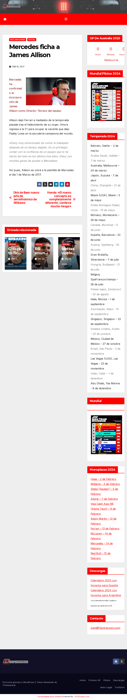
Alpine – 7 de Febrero (104, 498)
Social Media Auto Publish (50, 696)
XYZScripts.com (82, 696)
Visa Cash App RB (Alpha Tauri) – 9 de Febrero (103, 508)
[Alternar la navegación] (66, 19)
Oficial (31, 40)
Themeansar (9, 685)
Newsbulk (48, 682)
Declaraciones (17, 40)
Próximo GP (95, 680)
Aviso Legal (106, 687)
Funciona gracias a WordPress (18, 682)
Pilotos (107, 680)
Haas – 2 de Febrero (103, 479)
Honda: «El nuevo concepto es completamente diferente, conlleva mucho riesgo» (58, 199)
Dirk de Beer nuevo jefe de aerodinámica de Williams (26, 197)
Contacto (120, 687)
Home (83, 680)
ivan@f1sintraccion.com (105, 628)
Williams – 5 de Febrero (105, 484)
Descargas (119, 680)
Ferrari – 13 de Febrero (105, 528)
